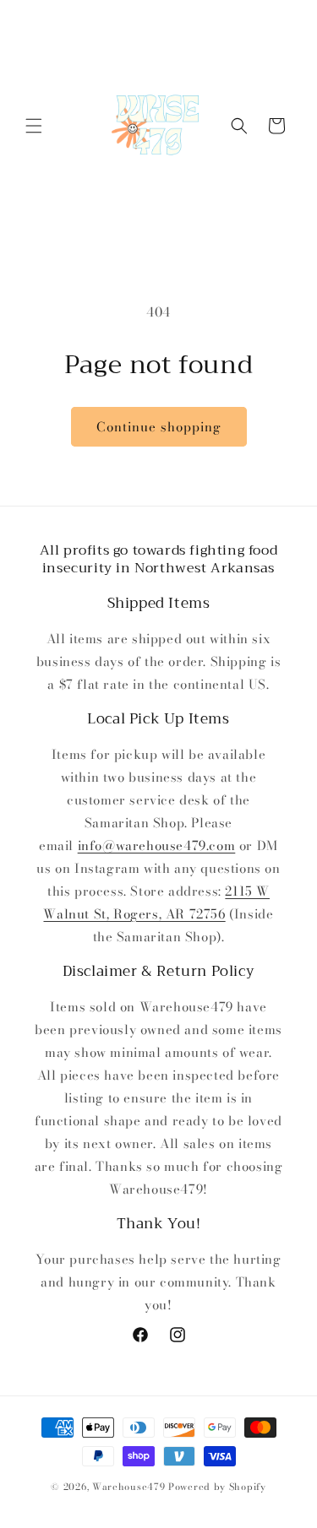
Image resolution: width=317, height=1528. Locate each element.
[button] (33, 125)
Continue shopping (158, 426)
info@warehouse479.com (157, 845)
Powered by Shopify (217, 1486)
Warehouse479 (128, 1486)
